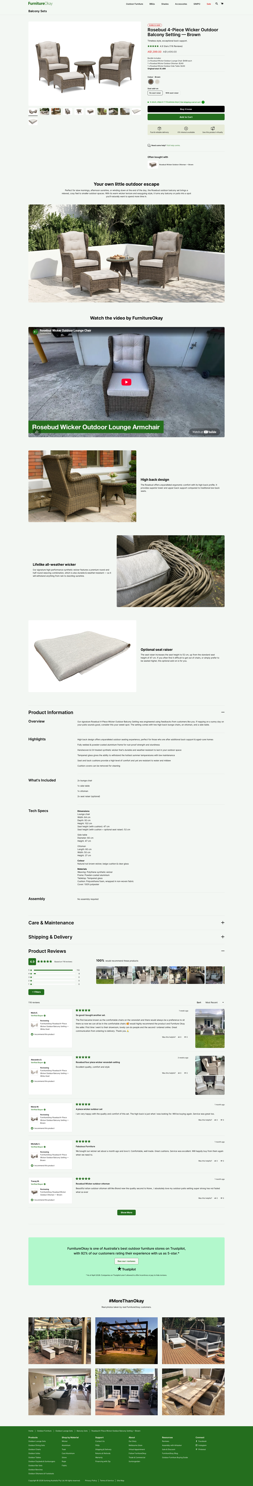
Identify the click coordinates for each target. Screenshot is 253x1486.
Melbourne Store (135, 1445)
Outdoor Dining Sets (36, 1445)
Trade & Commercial (137, 1457)
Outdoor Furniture (134, 4)
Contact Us (100, 1441)
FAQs (97, 1445)
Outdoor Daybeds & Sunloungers (41, 1461)
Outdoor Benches (35, 1469)
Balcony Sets (37, 11)
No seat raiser (155, 93)
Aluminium (66, 1445)
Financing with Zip (102, 1461)
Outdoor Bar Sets (35, 1465)
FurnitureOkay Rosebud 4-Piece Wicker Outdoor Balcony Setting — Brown (54, 1120)
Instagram (202, 1445)
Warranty (99, 1457)
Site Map (120, 1480)
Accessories (181, 4)
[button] (165, 46)
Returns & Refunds (102, 1453)
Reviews (165, 1441)
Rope (64, 1461)
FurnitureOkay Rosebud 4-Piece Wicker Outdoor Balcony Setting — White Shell (54, 1026)
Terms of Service (107, 1480)
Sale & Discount (168, 1449)
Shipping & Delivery (103, 1449)
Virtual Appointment (137, 1449)
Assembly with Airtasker (172, 1445)
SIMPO (197, 4)
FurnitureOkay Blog (170, 1453)
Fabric (64, 1465)
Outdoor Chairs (34, 1449)
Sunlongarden (134, 1461)
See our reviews (126, 1261)
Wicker (64, 1441)
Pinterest (202, 1449)
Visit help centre (173, 145)
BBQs (152, 4)
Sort (199, 1002)
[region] (160, 975)
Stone (64, 1457)
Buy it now (186, 109)
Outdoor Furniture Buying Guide (175, 1457)
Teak (64, 1449)
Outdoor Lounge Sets (37, 1441)
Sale (209, 4)
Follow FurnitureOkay (137, 1453)
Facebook (202, 1441)
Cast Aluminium (68, 1453)
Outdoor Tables (34, 1457)
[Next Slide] (222, 975)
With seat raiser (172, 93)
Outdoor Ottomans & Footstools (41, 1473)
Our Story (132, 1441)
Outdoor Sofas (34, 1453)
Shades (165, 4)
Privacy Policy (91, 1480)
